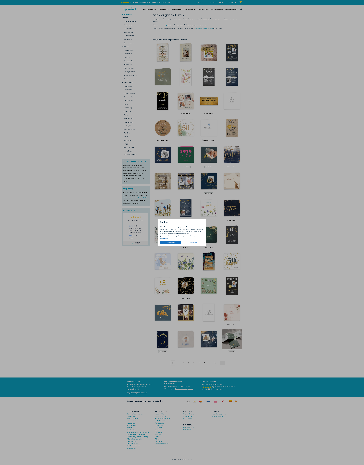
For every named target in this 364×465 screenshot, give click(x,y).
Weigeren (193, 243)
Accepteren (171, 243)
